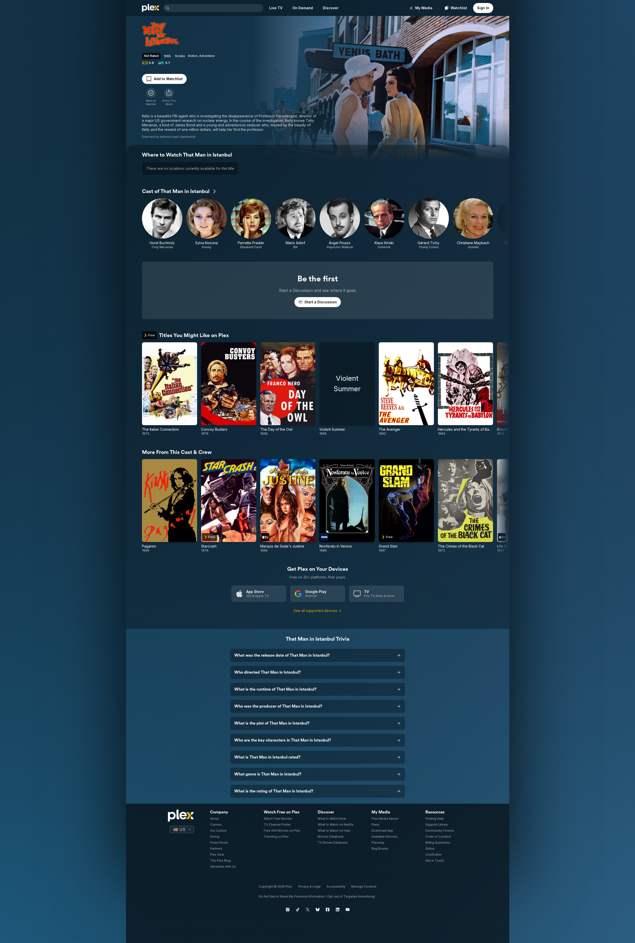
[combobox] (216, 8)
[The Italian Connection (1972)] (169, 389)
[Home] (150, 8)
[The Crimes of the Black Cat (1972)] (465, 506)
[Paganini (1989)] (169, 506)
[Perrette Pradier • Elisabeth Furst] (251, 223)
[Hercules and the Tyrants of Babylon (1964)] (465, 389)
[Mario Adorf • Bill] (295, 223)
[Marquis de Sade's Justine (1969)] (287, 506)
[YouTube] (348, 910)
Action (192, 56)
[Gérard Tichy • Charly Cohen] (428, 223)
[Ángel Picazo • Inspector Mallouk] (340, 223)
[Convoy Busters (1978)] (228, 389)
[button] (169, 97)
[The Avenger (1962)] (406, 389)
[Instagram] (288, 910)
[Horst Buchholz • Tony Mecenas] (162, 223)
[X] (308, 910)
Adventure (207, 56)
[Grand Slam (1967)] (406, 506)
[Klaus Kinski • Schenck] (384, 223)
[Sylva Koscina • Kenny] (206, 223)
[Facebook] (328, 910)
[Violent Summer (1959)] (347, 389)
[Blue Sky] (318, 910)
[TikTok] (298, 910)
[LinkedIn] (338, 910)
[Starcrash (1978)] (228, 506)
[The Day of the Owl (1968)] (287, 389)
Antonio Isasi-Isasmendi (177, 137)
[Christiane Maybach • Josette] (473, 223)
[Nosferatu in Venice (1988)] (347, 506)
